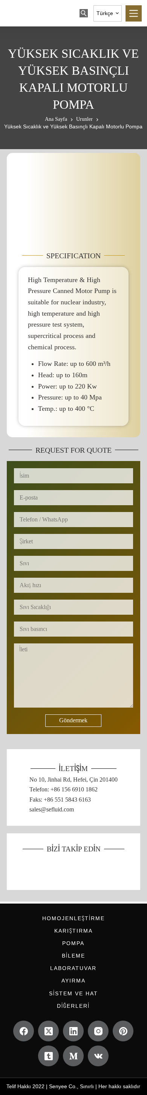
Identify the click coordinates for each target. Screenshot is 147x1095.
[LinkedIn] (73, 1031)
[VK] (98, 1056)
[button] (107, 13)
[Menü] (134, 13)
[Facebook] (23, 1031)
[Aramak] (84, 13)
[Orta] (73, 1056)
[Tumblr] (48, 1056)
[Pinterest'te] (123, 1031)
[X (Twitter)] (48, 1031)
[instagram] (98, 1031)
